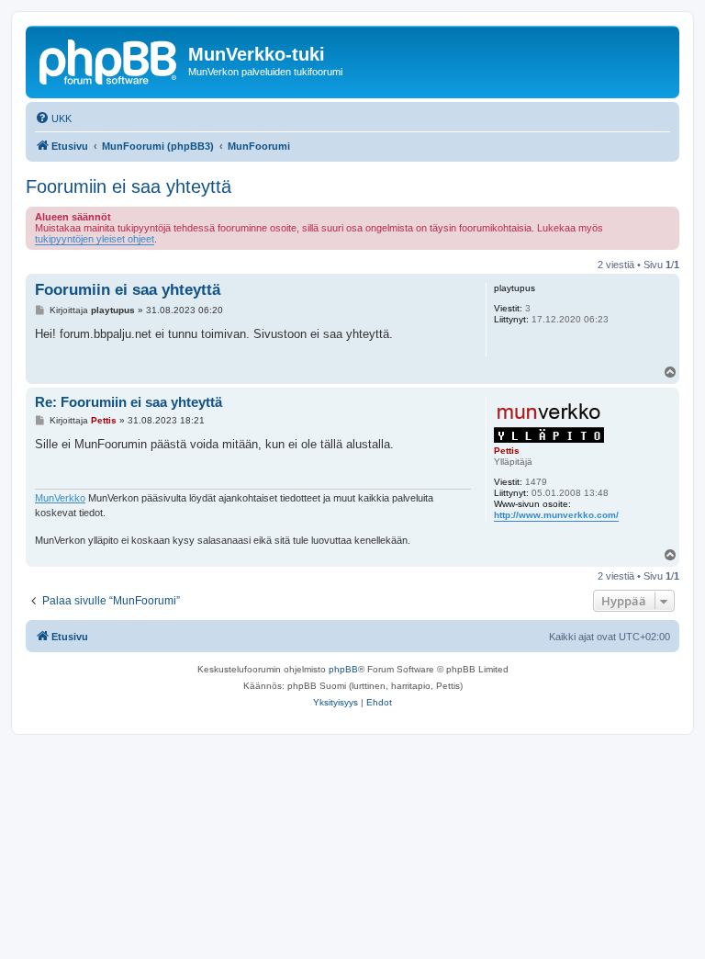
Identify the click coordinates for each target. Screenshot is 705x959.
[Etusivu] (109, 59)
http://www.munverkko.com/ (556, 515)
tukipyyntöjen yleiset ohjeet (94, 238)
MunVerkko (60, 497)
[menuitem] (53, 118)
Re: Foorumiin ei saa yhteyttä (128, 402)
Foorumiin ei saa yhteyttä (128, 186)
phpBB (343, 669)
